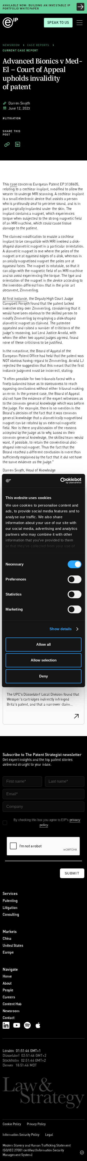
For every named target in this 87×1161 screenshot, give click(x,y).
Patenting (10, 901)
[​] (7, 144)
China (7, 938)
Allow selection (44, 660)
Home (7, 976)
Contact (8, 1018)
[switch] (74, 579)
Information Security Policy (21, 1135)
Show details (61, 629)
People (8, 990)
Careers (9, 997)
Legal (49, 1135)
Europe (8, 952)
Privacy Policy (36, 1124)
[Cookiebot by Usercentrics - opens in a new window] (61, 480)
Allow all (43, 644)
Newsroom (11, 1011)
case (13, 184)
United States (13, 945)
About (7, 983)
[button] (79, 22)
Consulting (11, 914)
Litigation (10, 908)
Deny (43, 676)
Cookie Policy (12, 1124)
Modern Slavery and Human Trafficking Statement (37, 1145)
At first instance (15, 298)
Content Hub (12, 1004)
